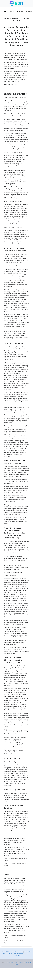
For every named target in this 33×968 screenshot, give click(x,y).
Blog (28, 954)
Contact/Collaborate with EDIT (16, 954)
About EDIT (5, 952)
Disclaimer (11, 962)
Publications (19, 952)
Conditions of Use (19, 962)
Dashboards (16, 955)
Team (12, 952)
